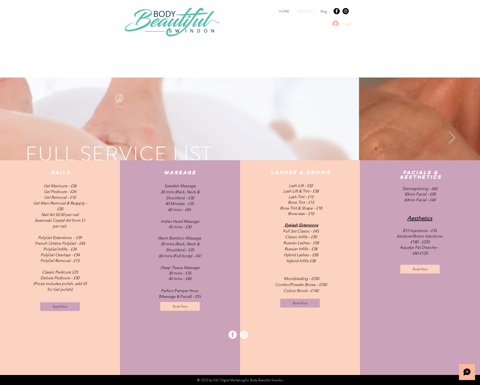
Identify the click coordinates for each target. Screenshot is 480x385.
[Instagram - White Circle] (244, 334)
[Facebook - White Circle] (232, 334)
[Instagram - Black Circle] (345, 11)
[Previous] (28, 138)
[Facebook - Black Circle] (337, 11)
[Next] (452, 138)
